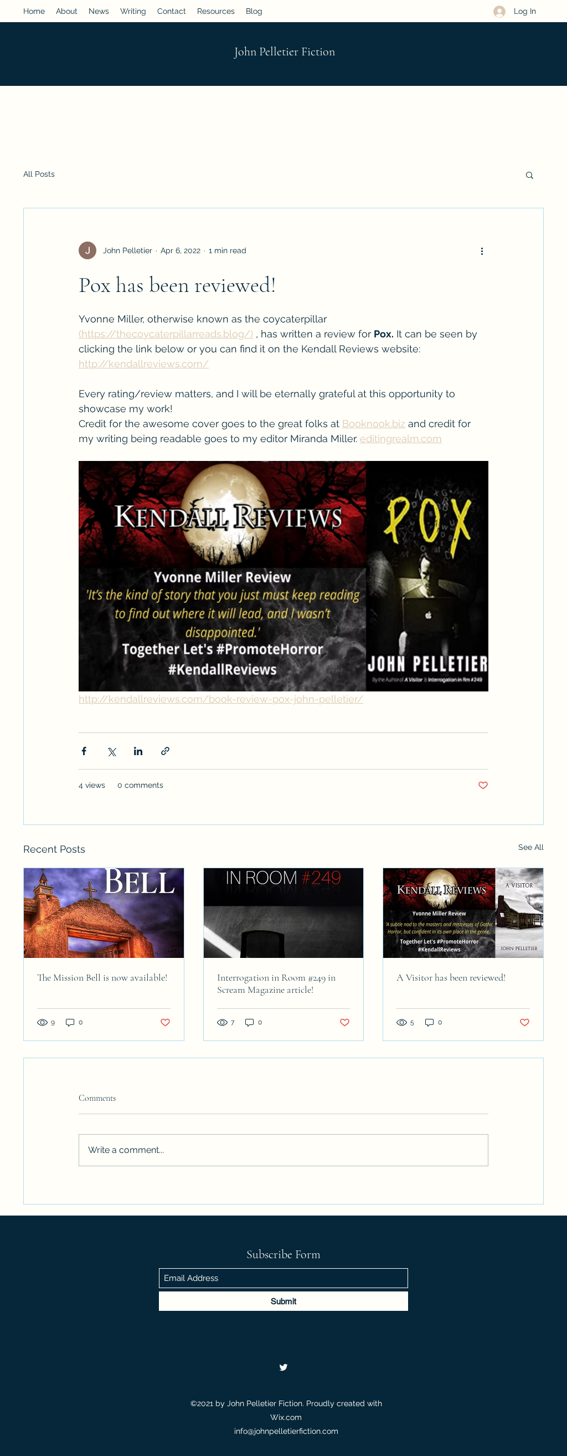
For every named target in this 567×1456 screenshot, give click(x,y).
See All (531, 847)
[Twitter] (283, 1367)
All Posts (39, 174)
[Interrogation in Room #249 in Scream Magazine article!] (284, 913)
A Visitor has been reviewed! (451, 977)
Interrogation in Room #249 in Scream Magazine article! (276, 983)
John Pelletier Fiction (284, 51)
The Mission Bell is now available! (102, 977)
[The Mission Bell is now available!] (104, 913)
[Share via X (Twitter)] (111, 751)
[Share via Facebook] (84, 751)
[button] (529, 174)
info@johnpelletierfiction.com (286, 1431)
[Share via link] (165, 751)
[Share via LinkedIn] (138, 751)
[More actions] (481, 250)
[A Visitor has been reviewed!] (463, 913)
